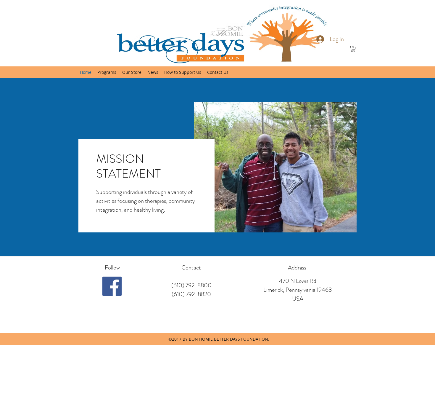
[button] (353, 49)
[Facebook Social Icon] (112, 286)
